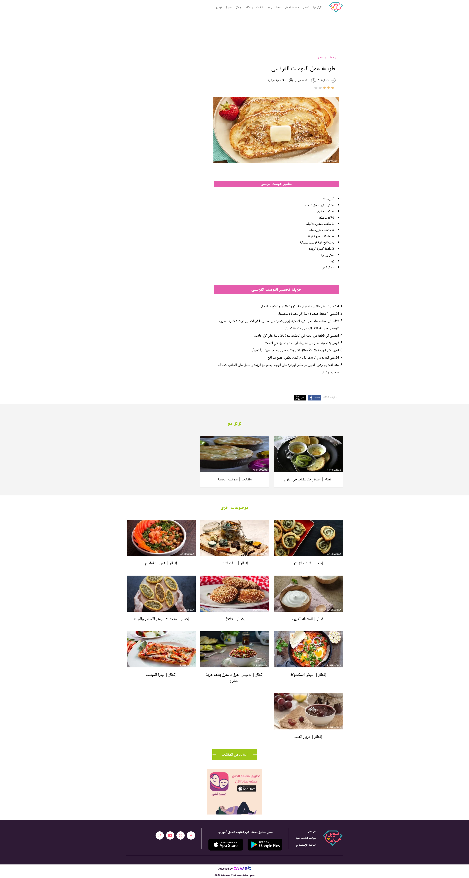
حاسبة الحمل (292, 7)
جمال (238, 7)
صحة (279, 7)
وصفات (249, 7)
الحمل (306, 7)
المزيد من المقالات (235, 754)
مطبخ (229, 7)
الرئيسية (317, 7)
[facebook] (191, 835)
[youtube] (170, 835)
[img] (234, 770)
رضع (269, 7)
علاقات (260, 7)
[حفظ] (219, 87)
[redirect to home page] (336, 7)
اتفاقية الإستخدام (306, 845)
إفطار (320, 57)
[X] (180, 835)
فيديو (219, 7)
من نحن (312, 831)
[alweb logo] (242, 869)
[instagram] (160, 835)
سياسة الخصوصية (306, 838)
